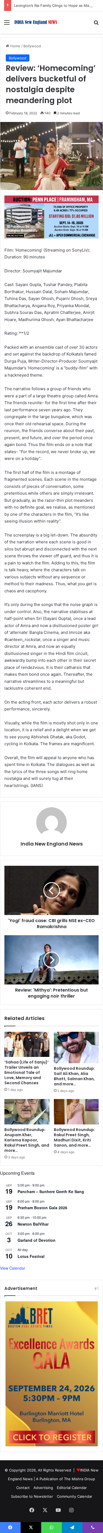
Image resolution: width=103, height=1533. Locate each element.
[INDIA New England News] (36, 22)
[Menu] (7, 24)
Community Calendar (74, 1496)
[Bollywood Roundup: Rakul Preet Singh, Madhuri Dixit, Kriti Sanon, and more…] (76, 1111)
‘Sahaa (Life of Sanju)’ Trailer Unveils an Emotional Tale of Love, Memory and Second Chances (26, 1072)
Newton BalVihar (33, 1224)
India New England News (52, 843)
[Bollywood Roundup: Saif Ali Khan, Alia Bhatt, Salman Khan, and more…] (76, 1047)
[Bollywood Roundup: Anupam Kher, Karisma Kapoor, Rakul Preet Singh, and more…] (26, 1111)
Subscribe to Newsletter (32, 1496)
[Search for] (96, 24)
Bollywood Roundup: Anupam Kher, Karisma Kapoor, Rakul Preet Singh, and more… (26, 1140)
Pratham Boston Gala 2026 (42, 1207)
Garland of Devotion (36, 1240)
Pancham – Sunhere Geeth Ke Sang (51, 1191)
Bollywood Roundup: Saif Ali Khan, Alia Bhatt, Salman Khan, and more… (74, 1076)
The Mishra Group (79, 1479)
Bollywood (32, 46)
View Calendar (12, 1268)
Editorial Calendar (72, 1487)
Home (14, 46)
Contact (23, 1487)
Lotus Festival (31, 1256)
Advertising (43, 1487)
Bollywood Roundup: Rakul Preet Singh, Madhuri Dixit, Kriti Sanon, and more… (74, 1137)
